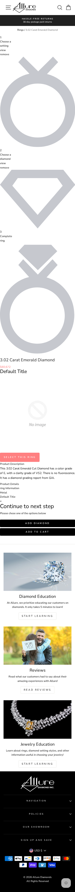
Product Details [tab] (9, 484)
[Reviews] (37, 645)
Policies (36, 814)
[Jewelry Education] (37, 719)
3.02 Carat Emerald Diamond (42, 30)
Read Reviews (37, 689)
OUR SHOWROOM (36, 827)
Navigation (36, 800)
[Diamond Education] (37, 572)
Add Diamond (37, 523)
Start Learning (37, 616)
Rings (20, 30)
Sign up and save (36, 840)
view (3, 50)
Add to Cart (37, 531)
